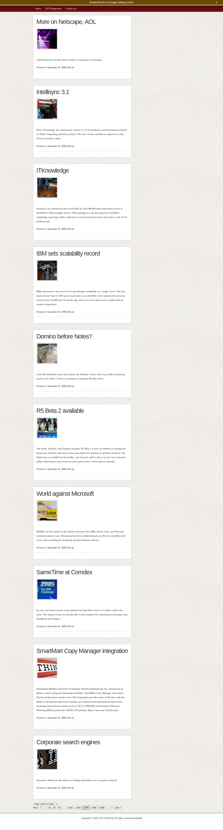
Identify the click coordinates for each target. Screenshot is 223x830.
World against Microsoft (65, 493)
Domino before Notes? (64, 336)
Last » (118, 807)
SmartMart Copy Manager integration (82, 650)
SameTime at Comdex (64, 572)
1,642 (78, 807)
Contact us (71, 8)
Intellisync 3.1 (52, 91)
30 (59, 807)
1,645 (101, 807)
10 (49, 807)
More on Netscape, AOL (66, 21)
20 (54, 807)
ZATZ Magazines (53, 8)
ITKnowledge (52, 170)
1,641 (70, 807)
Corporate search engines (68, 742)
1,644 (93, 807)
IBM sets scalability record (68, 253)
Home (38, 8)
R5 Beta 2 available (60, 410)
